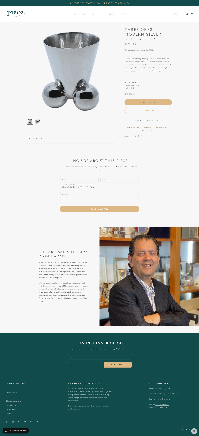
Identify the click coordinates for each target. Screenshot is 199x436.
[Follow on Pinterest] (19, 422)
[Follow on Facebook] (7, 422)
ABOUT (85, 14)
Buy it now (148, 102)
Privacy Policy (11, 409)
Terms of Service (11, 405)
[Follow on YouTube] (24, 422)
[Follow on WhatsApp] (36, 422)
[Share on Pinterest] (138, 136)
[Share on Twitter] (135, 136)
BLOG (111, 14)
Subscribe (117, 365)
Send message (99, 209)
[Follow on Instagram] (13, 422)
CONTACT (122, 14)
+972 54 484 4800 (162, 404)
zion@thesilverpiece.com (163, 399)
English (176, 14)
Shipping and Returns (13, 401)
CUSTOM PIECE (98, 14)
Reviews (9, 413)
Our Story (9, 397)
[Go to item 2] (37, 121)
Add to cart (148, 110)
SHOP (75, 14)
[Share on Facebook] (132, 136)
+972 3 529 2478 (160, 407)
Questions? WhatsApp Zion (149, 120)
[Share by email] (141, 136)
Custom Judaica (11, 392)
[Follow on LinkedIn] (30, 422)
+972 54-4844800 (121, 166)
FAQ (7, 388)
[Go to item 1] (30, 121)
